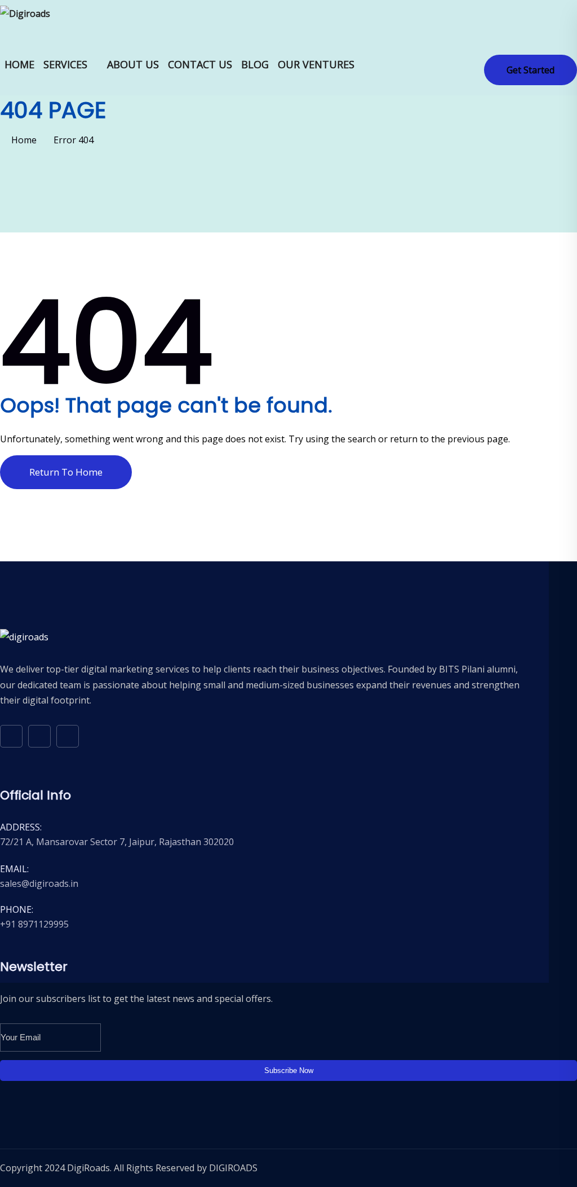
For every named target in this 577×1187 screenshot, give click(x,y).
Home (19, 64)
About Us (133, 64)
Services (65, 64)
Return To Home (66, 471)
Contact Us (200, 64)
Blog (255, 64)
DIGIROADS (233, 1168)
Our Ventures (316, 64)
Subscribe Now (288, 1070)
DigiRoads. (89, 1168)
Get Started (530, 70)
